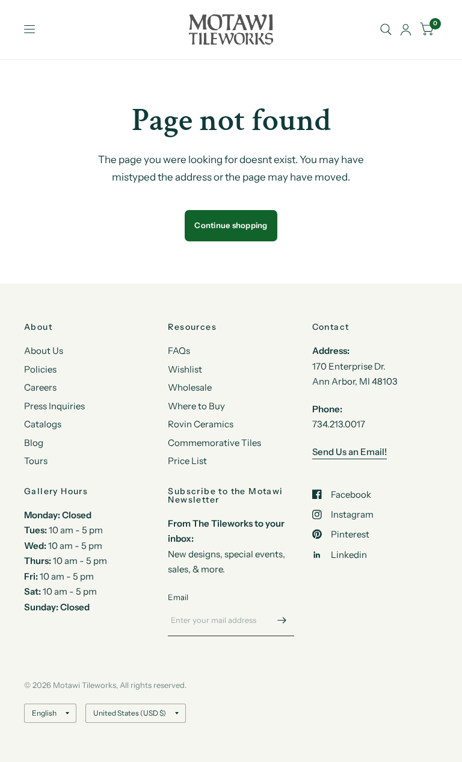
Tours (36, 460)
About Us (43, 350)
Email (178, 597)
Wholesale (190, 387)
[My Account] (406, 29)
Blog (33, 442)
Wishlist (185, 369)
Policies (40, 369)
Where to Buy (196, 406)
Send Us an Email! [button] (349, 451)
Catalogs (42, 424)
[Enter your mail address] (282, 620)
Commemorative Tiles (214, 442)
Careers (40, 387)
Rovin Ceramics (200, 424)
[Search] (386, 29)
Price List (187, 460)
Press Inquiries (54, 406)
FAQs (179, 350)
